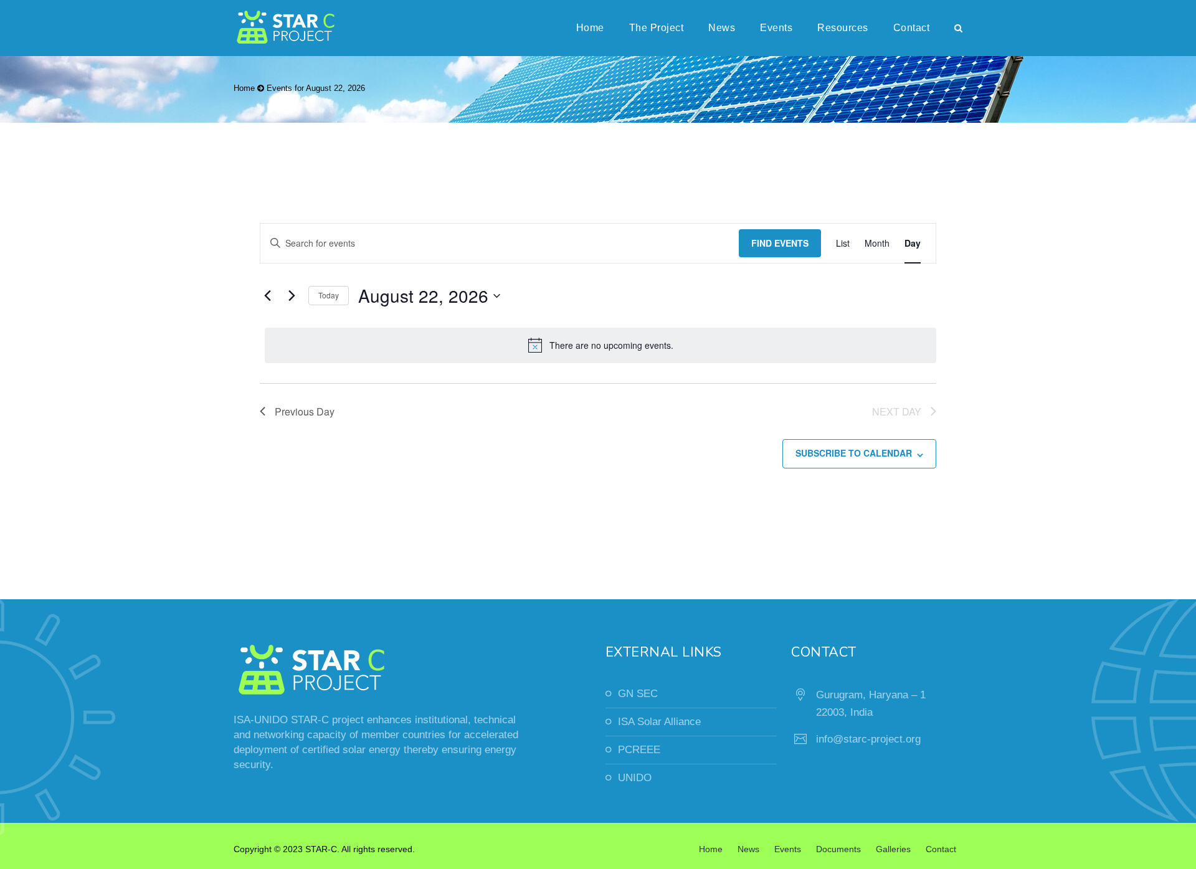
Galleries (893, 849)
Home (590, 27)
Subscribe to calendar (853, 453)
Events (776, 27)
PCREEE (639, 750)
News (721, 27)
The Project (656, 27)
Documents (838, 849)
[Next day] (291, 295)
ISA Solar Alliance (659, 722)
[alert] (600, 345)
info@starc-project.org (868, 739)
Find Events (780, 243)
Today (328, 295)
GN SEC (638, 694)
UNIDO (635, 778)
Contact (911, 27)
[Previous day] (267, 295)
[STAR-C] (286, 28)
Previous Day (305, 411)
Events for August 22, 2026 (316, 88)
